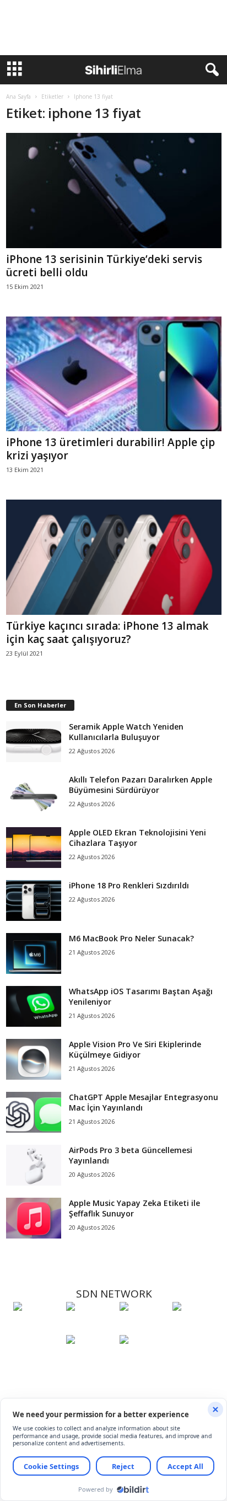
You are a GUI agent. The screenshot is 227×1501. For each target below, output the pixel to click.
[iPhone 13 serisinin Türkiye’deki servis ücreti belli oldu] (113, 190)
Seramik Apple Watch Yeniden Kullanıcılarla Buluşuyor (126, 731)
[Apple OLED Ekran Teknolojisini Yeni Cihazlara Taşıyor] (33, 848)
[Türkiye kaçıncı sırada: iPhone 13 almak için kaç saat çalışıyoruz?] (113, 557)
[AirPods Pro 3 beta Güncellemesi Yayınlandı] (33, 1165)
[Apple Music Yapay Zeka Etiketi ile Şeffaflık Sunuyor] (33, 1218)
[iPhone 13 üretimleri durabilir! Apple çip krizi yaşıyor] (113, 374)
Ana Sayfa (18, 96)
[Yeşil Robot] (143, 1327)
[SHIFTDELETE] (37, 1327)
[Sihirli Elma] (90, 1327)
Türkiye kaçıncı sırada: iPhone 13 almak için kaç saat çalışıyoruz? (107, 632)
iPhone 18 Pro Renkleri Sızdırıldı (129, 885)
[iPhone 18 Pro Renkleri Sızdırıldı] (33, 900)
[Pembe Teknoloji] (90, 1360)
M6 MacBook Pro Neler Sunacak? (131, 938)
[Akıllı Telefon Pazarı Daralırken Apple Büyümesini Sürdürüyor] (33, 795)
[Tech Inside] (196, 1327)
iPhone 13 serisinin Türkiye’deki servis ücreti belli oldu (104, 266)
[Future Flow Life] (143, 1360)
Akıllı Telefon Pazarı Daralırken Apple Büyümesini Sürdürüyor (140, 784)
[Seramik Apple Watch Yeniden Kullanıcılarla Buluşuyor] (33, 742)
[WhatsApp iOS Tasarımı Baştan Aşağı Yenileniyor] (33, 1006)
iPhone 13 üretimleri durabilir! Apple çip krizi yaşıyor (110, 449)
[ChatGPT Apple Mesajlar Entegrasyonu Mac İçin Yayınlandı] (33, 1112)
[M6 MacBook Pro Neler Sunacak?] (33, 953)
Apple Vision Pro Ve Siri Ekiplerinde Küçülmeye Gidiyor (135, 1049)
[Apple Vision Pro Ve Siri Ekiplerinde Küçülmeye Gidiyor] (33, 1059)
